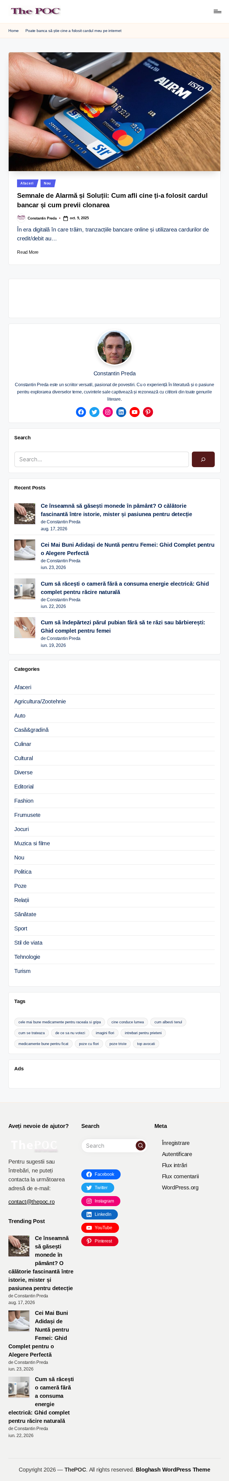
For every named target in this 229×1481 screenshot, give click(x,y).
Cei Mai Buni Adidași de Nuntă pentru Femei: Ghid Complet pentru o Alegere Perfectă (127, 549)
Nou (47, 183)
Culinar (22, 744)
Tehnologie (27, 957)
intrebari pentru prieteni (143, 1033)
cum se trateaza (31, 1033)
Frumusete (27, 815)
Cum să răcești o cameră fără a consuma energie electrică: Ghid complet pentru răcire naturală (125, 588)
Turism (22, 971)
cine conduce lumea (127, 1022)
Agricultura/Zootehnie (40, 701)
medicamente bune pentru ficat (43, 1044)
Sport (20, 928)
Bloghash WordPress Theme (173, 1470)
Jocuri (21, 829)
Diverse (23, 772)
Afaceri (27, 183)
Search (22, 437)
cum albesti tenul (168, 1022)
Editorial (24, 786)
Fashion (24, 801)
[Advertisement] (116, 297)
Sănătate (25, 914)
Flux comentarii (180, 1176)
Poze (20, 886)
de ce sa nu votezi (70, 1033)
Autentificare (177, 1154)
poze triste (118, 1044)
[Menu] (217, 11)
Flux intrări (174, 1165)
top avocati (146, 1044)
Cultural (23, 758)
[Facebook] (81, 412)
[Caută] (203, 459)
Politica (22, 872)
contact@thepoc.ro (31, 1202)
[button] (140, 1145)
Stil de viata (28, 943)
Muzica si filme (32, 843)
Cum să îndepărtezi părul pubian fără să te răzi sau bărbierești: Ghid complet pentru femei (123, 626)
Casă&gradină (31, 730)
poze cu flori (89, 1044)
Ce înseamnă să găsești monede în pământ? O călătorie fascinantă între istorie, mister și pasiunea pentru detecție (116, 510)
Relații (21, 900)
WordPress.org (180, 1187)
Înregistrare (176, 1143)
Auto (19, 716)
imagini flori (105, 1033)
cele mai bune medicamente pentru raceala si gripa (59, 1022)
